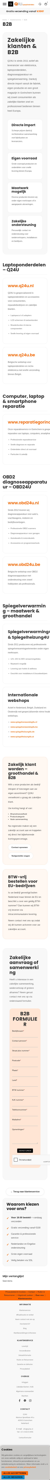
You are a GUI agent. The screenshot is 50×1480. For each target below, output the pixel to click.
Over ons (39, 1295)
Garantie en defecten (25, 1364)
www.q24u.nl (21, 286)
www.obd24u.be (24, 564)
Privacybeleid (25, 1369)
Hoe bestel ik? (25, 1324)
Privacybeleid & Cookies (15, 1292)
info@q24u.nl (28, 1429)
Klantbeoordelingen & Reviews (25, 1333)
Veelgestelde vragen (20, 856)
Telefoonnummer (19, 1110)
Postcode (16, 1060)
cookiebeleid (11, 1467)
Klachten (25, 1396)
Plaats (15, 1070)
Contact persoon (19, 1041)
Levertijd (25, 1346)
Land (14, 1080)
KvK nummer (18, 1100)
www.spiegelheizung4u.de (22, 732)
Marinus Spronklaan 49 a (25, 1417)
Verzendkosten (25, 1351)
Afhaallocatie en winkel (24, 1315)
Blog (25, 1328)
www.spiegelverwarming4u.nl (24, 722)
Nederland (25, 1423)
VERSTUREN (25, 1151)
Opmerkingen (18, 1129)
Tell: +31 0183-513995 (25, 1432)
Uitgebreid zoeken (25, 1295)
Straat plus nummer (20, 1051)
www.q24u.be (21, 355)
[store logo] (24, 4)
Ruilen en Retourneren (25, 1360)
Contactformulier (25, 1438)
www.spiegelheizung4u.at (22, 737)
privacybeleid (30, 1467)
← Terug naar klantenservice (25, 1191)
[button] (10, 4)
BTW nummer (18, 1090)
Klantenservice (15, 20)
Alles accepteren (14, 1473)
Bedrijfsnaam (18, 1031)
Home (4, 20)
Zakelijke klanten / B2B (24, 1387)
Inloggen (25, 1382)
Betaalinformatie (25, 1355)
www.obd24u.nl (23, 503)
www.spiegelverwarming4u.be (24, 727)
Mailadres (16, 1119)
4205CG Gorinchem (25, 1420)
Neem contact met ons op (25, 1319)
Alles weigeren (13, 1477)
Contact (31, 1292)
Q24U (25, 1414)
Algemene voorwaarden (25, 1391)
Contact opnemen (19, 847)
